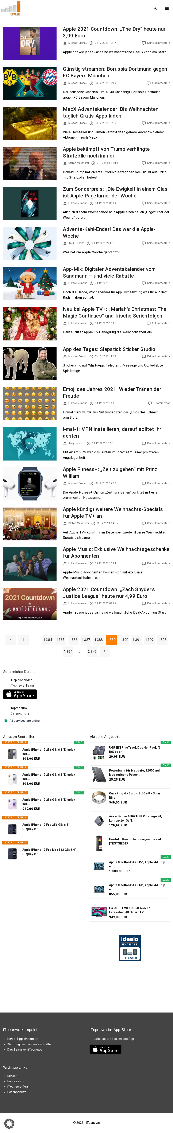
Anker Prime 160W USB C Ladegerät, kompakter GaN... (135, 818)
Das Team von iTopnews (24, 1049)
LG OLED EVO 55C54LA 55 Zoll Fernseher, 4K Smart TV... (131, 910)
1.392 (149, 640)
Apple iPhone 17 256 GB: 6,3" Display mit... (48, 752)
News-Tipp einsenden (22, 1038)
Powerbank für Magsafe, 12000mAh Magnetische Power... (135, 772)
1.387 (86, 640)
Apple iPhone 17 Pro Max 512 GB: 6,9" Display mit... (49, 852)
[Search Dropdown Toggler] (155, 8)
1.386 (73, 640)
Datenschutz (20, 713)
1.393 (162, 640)
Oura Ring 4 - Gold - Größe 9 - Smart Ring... (135, 795)
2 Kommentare (161, 83)
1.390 (124, 640)
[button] (9, 1123)
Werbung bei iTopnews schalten (30, 1044)
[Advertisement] (121, 695)
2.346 (92, 652)
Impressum (19, 708)
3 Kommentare (161, 323)
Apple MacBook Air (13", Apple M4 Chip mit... (137, 887)
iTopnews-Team (22, 685)
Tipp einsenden (21, 680)
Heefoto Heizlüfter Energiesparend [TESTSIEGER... (135, 841)
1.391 (136, 640)
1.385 (60, 640)
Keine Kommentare (158, 42)
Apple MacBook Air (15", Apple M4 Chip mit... (137, 864)
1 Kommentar (161, 403)
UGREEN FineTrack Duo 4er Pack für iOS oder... (135, 749)
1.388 (98, 640)
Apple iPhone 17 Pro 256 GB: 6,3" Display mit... (45, 827)
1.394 (68, 652)
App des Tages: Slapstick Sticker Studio (109, 349)
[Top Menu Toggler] (166, 8)
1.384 (47, 640)
